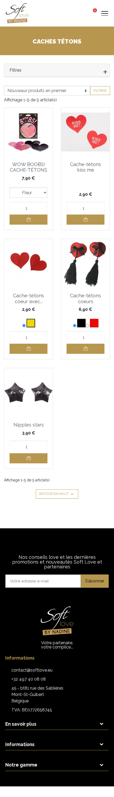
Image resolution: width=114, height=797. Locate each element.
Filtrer (100, 91)
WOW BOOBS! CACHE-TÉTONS (28, 167)
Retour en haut (57, 494)
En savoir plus (20, 724)
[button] (72, 13)
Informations (19, 744)
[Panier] (93, 12)
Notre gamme (21, 765)
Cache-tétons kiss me (85, 167)
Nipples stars (29, 425)
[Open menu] (104, 13)
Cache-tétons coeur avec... (28, 298)
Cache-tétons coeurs (85, 298)
